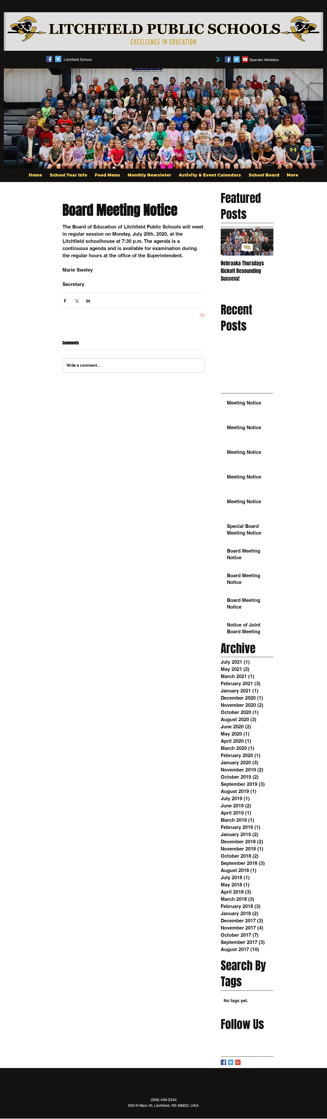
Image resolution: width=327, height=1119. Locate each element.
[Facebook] (228, 59)
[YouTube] (245, 59)
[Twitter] (236, 59)
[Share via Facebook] (64, 300)
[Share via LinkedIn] (88, 300)
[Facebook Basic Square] (223, 1062)
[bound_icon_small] (219, 59)
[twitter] (58, 59)
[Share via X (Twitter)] (76, 300)
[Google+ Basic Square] (238, 1062)
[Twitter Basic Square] (230, 1062)
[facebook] (49, 59)
